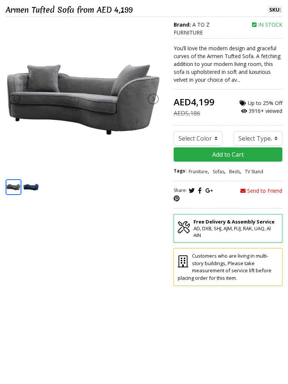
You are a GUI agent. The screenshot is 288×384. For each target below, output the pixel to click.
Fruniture (198, 171)
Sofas (218, 171)
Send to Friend (264, 190)
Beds (234, 171)
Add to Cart (228, 154)
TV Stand (254, 171)
